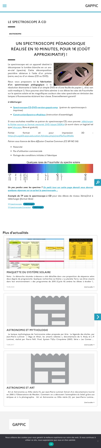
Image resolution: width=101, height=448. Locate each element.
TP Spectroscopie (15, 204)
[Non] (97, 441)
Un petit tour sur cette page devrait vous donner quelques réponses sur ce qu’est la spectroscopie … (50, 188)
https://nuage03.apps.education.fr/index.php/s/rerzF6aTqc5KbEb (41, 135)
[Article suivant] (97, 317)
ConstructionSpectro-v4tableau (29, 114)
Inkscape (16, 127)
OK (51, 444)
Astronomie (15, 34)
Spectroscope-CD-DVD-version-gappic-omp (35, 107)
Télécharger (29, 204)
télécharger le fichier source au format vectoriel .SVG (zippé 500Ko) (50, 123)
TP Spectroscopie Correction (19, 207)
